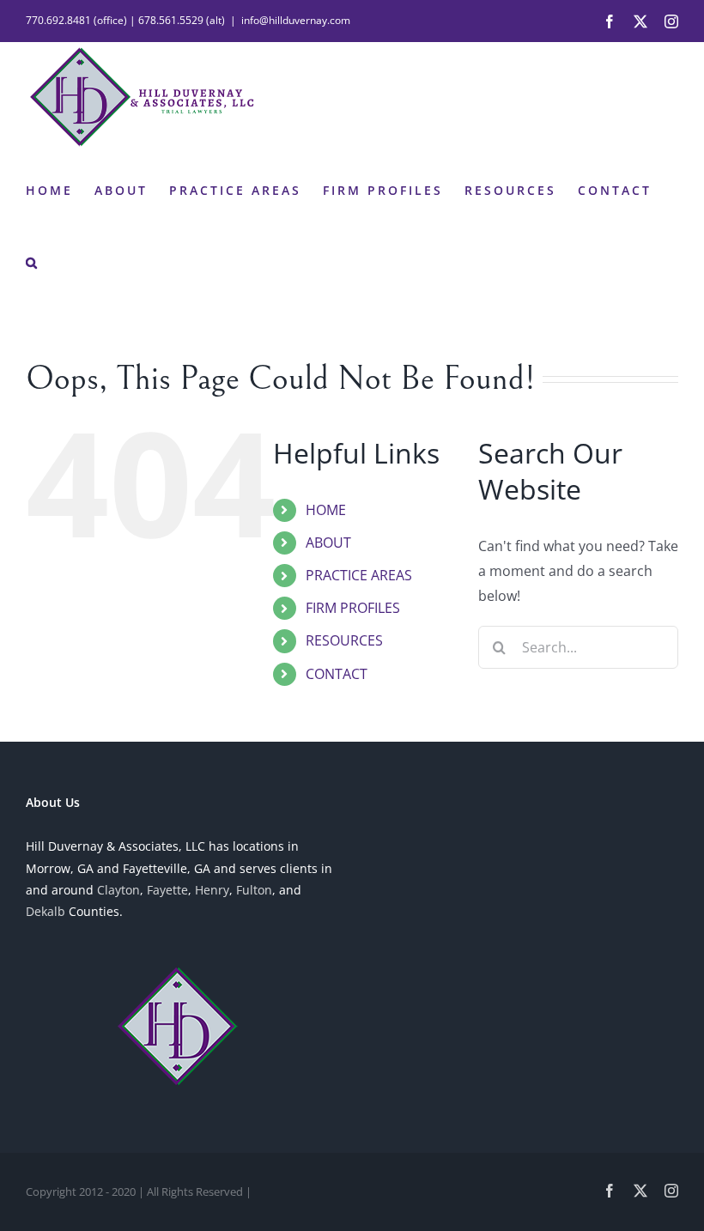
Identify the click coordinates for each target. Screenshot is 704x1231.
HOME (326, 509)
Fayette (167, 890)
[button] (32, 261)
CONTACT (336, 673)
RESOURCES (344, 640)
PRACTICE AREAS (359, 575)
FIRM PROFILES (353, 607)
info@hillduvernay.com (295, 20)
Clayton (118, 890)
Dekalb (45, 911)
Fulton (254, 890)
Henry (212, 890)
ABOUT (328, 542)
